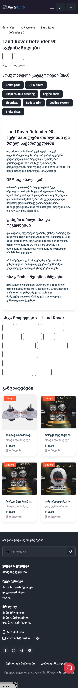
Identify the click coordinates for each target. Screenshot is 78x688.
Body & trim (33, 102)
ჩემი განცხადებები (15, 617)
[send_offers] (70, 551)
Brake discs (13, 111)
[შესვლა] (60, 7)
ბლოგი (7, 597)
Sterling (43, 372)
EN (19, 56)
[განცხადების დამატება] (71, 7)
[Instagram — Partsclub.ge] (13, 650)
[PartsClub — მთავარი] (14, 7)
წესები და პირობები (20, 663)
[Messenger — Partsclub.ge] (29, 650)
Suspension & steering (20, 94)
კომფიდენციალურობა (56, 663)
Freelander (47, 363)
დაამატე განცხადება (16, 622)
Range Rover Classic (19, 354)
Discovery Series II (52, 345)
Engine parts (51, 94)
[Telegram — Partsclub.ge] (21, 650)
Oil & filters (36, 85)
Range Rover (52, 327)
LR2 (49, 336)
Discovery (12, 336)
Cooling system (59, 102)
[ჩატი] (69, 668)
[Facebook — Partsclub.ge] (5, 650)
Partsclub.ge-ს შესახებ (17, 587)
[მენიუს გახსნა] (52, 7)
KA (7, 56)
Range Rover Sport (18, 372)
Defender (32, 336)
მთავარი (8, 27)
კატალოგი (28, 27)
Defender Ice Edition (19, 363)
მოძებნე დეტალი (14, 572)
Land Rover (48, 27)
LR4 (8, 327)
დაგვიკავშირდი (13, 592)
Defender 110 (27, 327)
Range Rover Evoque (19, 345)
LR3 (42, 354)
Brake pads (13, 85)
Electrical (12, 102)
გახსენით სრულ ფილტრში (47, 65)
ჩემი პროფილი (13, 612)
